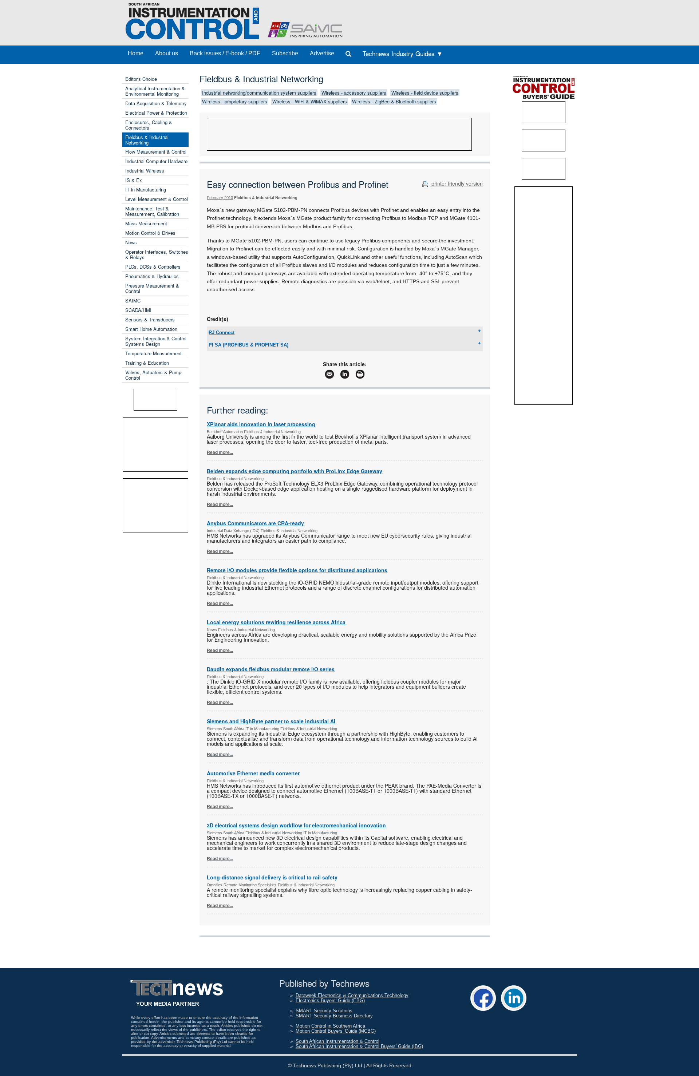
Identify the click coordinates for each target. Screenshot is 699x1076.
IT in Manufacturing (145, 189)
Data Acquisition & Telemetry (156, 103)
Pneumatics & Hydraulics (152, 276)
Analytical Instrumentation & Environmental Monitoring (155, 91)
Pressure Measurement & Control (152, 288)
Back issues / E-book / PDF (225, 53)
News (131, 242)
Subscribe (285, 53)
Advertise (322, 53)
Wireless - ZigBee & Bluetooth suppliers (394, 101)
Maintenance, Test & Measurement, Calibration (152, 211)
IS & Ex (133, 180)
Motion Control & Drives (150, 232)
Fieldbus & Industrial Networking (147, 140)
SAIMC (133, 300)
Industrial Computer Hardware (156, 161)
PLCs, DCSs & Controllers (153, 266)
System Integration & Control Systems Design (155, 341)
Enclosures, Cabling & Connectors (148, 125)
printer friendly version (456, 183)
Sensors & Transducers (150, 319)
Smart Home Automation (151, 328)
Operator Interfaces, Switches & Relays (156, 254)
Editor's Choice (141, 78)
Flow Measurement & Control (155, 151)
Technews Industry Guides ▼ (403, 53)
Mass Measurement (146, 223)
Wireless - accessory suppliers (353, 92)
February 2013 (220, 197)
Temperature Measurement (153, 353)
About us (166, 53)
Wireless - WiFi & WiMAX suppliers (309, 101)
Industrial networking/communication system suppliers (259, 92)
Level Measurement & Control (156, 198)
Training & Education (147, 362)
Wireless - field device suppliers (424, 92)
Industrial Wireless (144, 170)
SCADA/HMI (138, 309)
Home (135, 53)
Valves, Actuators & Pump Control (153, 375)
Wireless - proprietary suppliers (234, 101)
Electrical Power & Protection (156, 112)
